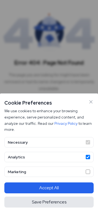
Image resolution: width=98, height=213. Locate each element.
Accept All (49, 188)
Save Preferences (49, 202)
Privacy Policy (66, 123)
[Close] (91, 102)
